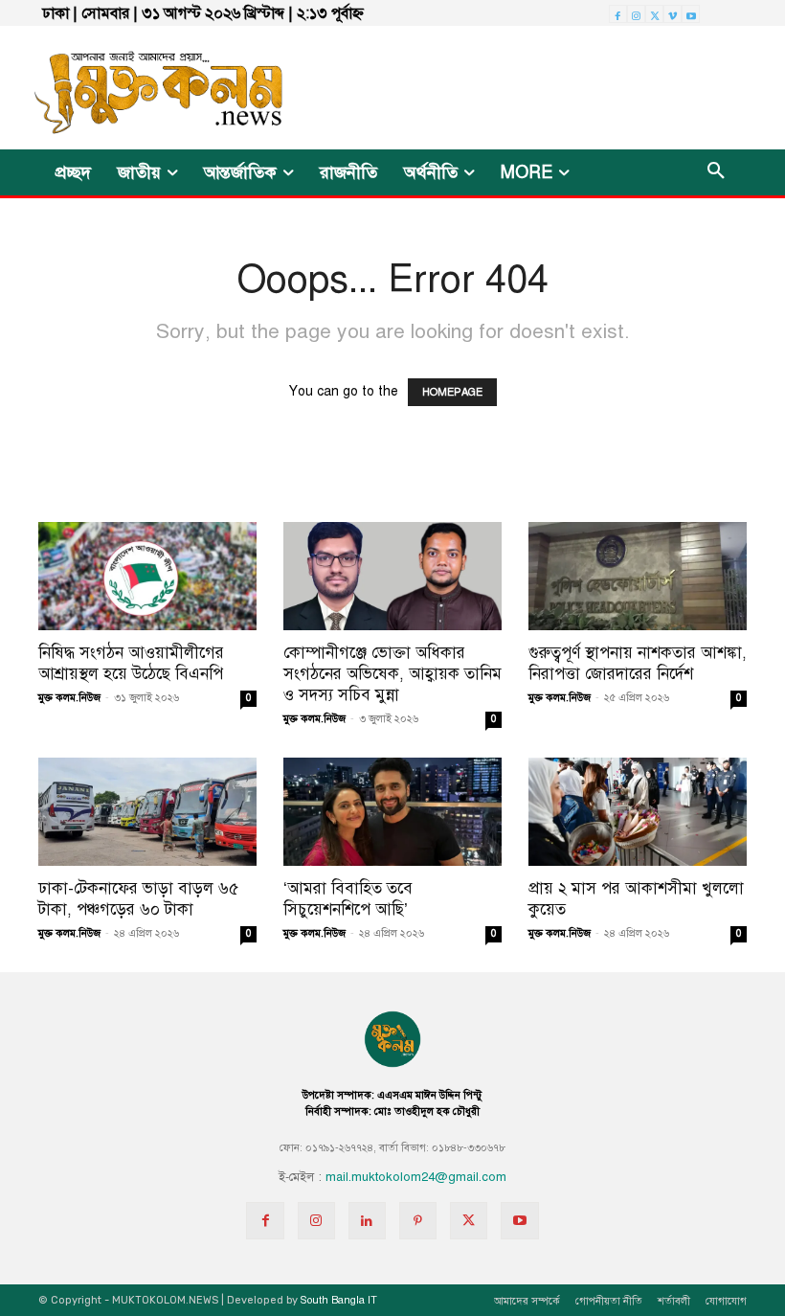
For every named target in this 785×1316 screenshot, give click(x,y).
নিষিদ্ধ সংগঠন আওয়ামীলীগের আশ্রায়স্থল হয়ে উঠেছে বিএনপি (131, 663)
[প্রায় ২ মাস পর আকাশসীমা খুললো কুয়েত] (637, 812)
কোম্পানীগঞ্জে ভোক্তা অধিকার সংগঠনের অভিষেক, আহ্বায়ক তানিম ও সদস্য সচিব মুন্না (392, 674)
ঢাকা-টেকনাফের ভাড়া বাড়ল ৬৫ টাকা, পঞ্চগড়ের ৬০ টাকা (138, 898)
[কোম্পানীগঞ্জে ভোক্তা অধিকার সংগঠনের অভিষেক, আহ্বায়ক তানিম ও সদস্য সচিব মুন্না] (392, 576)
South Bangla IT (339, 1300)
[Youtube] (691, 14)
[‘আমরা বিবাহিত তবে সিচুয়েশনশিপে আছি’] (392, 812)
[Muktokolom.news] (138, 87)
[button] (716, 172)
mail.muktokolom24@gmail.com (415, 1177)
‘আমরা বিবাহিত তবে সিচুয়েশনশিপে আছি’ (348, 898)
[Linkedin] (367, 1220)
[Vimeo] (672, 14)
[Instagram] (636, 14)
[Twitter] (654, 14)
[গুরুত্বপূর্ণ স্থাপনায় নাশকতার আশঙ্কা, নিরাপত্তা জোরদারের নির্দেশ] (637, 576)
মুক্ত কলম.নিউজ (69, 698)
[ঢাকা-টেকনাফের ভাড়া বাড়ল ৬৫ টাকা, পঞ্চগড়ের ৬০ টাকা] (147, 812)
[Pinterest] (418, 1220)
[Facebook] (618, 14)
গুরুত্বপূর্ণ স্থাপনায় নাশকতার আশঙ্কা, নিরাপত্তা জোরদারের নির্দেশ (637, 663)
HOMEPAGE (452, 392)
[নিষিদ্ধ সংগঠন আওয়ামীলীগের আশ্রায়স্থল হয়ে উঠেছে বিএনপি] (147, 576)
